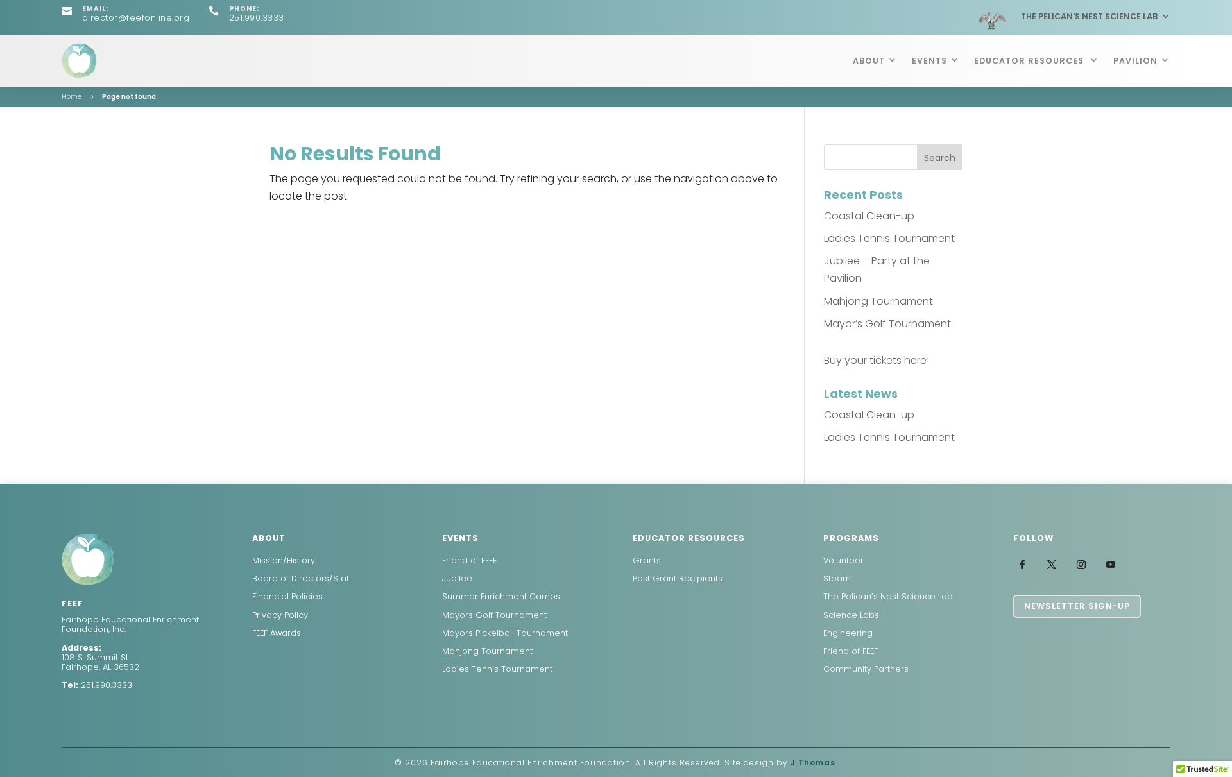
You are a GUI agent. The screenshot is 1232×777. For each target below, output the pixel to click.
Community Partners (866, 668)
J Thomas (813, 762)
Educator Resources (1030, 60)
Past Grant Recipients (678, 578)
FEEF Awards (276, 633)
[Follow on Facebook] (1022, 565)
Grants (647, 560)
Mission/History (283, 560)
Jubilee (457, 578)
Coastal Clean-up (869, 216)
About (869, 60)
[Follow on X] (1052, 565)
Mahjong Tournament (878, 301)
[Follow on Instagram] (1081, 565)
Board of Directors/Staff (302, 578)
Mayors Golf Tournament (494, 615)
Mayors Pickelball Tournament (505, 633)
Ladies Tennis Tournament (889, 238)
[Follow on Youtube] (1111, 565)
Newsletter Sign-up (1077, 606)
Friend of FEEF (469, 560)
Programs (851, 538)
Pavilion (1135, 60)
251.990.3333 (106, 684)
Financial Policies (287, 596)
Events (929, 60)
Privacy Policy (280, 615)
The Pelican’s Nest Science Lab (1089, 17)
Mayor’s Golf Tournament (887, 323)
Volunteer (843, 560)
